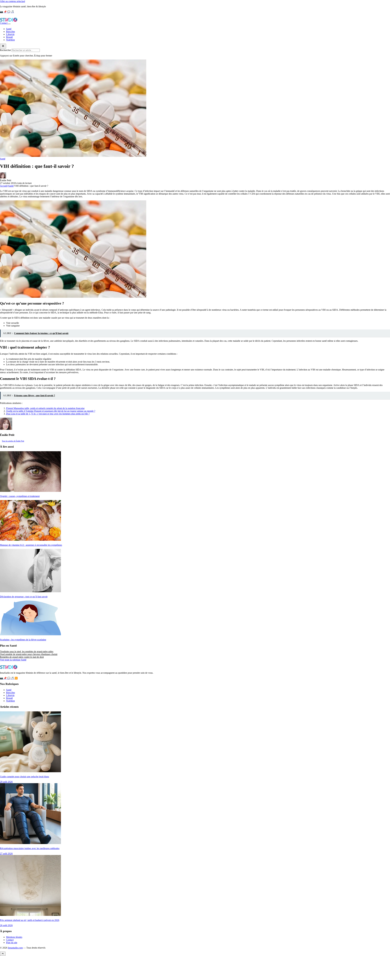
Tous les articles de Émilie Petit (13, 441)
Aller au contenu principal (12, 1)
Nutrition (10, 39)
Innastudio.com (15, 947)
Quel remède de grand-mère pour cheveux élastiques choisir (28, 654)
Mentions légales (14, 937)
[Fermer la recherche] (3, 46)
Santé (8, 29)
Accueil (3, 186)
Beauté (9, 37)
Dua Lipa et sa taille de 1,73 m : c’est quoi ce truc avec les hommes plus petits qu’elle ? (48, 413)
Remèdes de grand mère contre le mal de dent (22, 657)
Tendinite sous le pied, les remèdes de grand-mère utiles (26, 651)
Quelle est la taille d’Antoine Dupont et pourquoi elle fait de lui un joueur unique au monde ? (50, 411)
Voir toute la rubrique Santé (13, 659)
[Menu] (9, 23)
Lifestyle (10, 34)
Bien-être (10, 31)
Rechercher (5, 50)
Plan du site (11, 942)
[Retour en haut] (2, 954)
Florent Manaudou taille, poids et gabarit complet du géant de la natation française (45, 408)
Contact (4, 23)
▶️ (16, 678)
